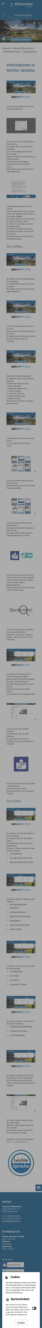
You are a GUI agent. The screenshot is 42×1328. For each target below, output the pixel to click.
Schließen (21, 1322)
